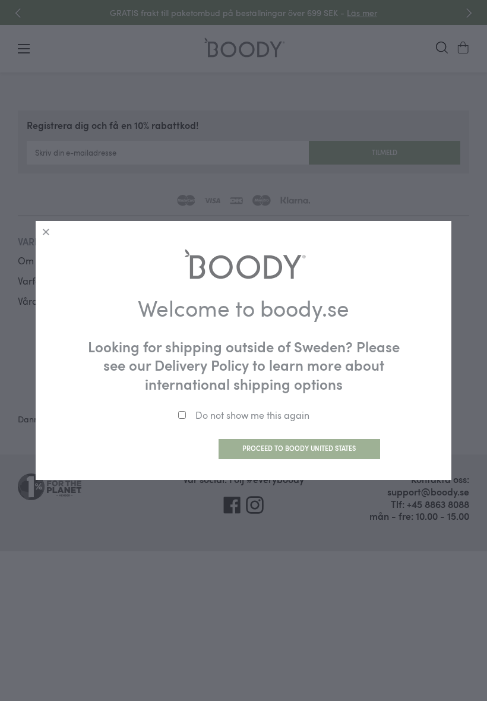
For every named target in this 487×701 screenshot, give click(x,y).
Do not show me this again (252, 415)
